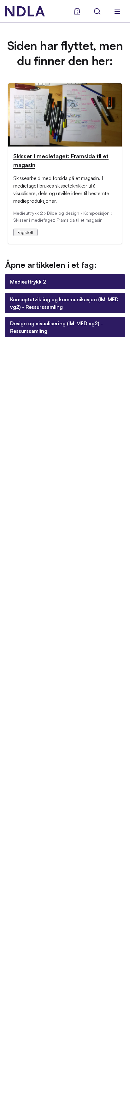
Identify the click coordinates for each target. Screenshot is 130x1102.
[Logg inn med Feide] (77, 11)
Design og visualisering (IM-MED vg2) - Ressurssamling (56, 327)
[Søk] (97, 11)
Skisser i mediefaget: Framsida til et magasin (61, 160)
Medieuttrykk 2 (28, 281)
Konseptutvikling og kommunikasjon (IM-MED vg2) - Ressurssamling (64, 303)
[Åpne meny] (117, 11)
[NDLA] (25, 11)
